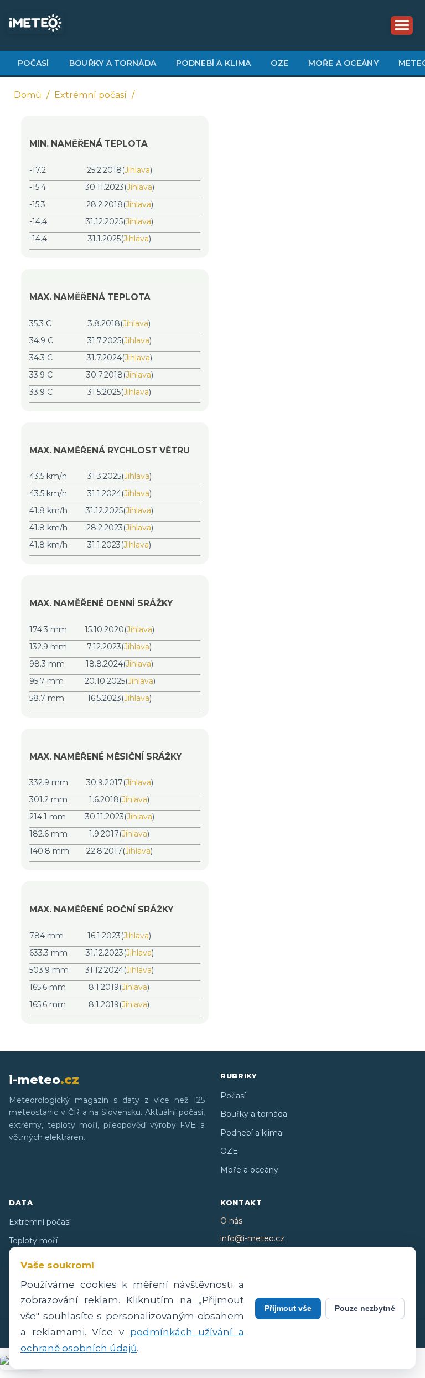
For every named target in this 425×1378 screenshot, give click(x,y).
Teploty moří (33, 1241)
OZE (279, 63)
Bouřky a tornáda (112, 63)
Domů (28, 95)
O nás (231, 1221)
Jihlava (137, 170)
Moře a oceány (343, 63)
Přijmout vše (288, 1308)
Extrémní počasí (90, 95)
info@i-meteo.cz (252, 1238)
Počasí (33, 63)
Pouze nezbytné (365, 1308)
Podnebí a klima (213, 63)
